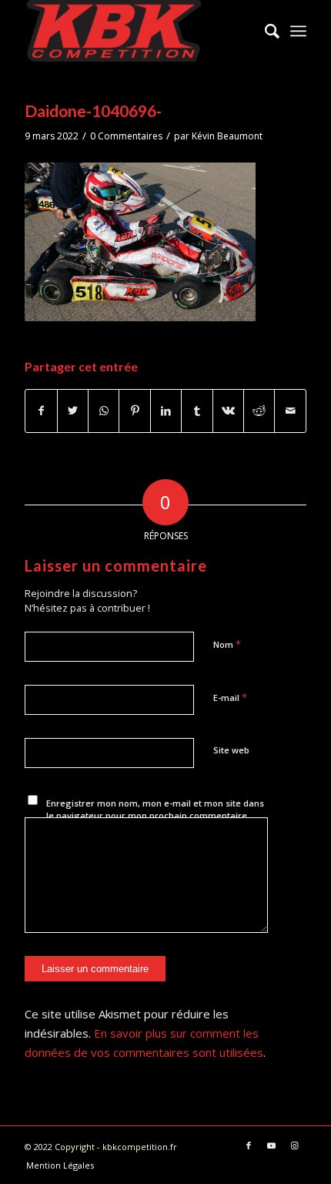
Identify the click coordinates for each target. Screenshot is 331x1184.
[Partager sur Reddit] (259, 411)
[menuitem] (264, 31)
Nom (227, 644)
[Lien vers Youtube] (271, 1145)
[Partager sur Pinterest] (134, 411)
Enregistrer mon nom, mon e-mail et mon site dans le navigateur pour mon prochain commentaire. (155, 809)
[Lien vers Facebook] (248, 1145)
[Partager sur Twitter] (73, 411)
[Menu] (298, 30)
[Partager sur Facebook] (40, 411)
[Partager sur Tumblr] (197, 411)
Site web (231, 750)
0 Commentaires (126, 136)
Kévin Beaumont (227, 136)
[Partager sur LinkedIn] (166, 411)
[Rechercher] (264, 31)
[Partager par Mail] (290, 411)
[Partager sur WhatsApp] (104, 411)
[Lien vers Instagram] (294, 1145)
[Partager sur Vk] (228, 411)
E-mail (230, 697)
